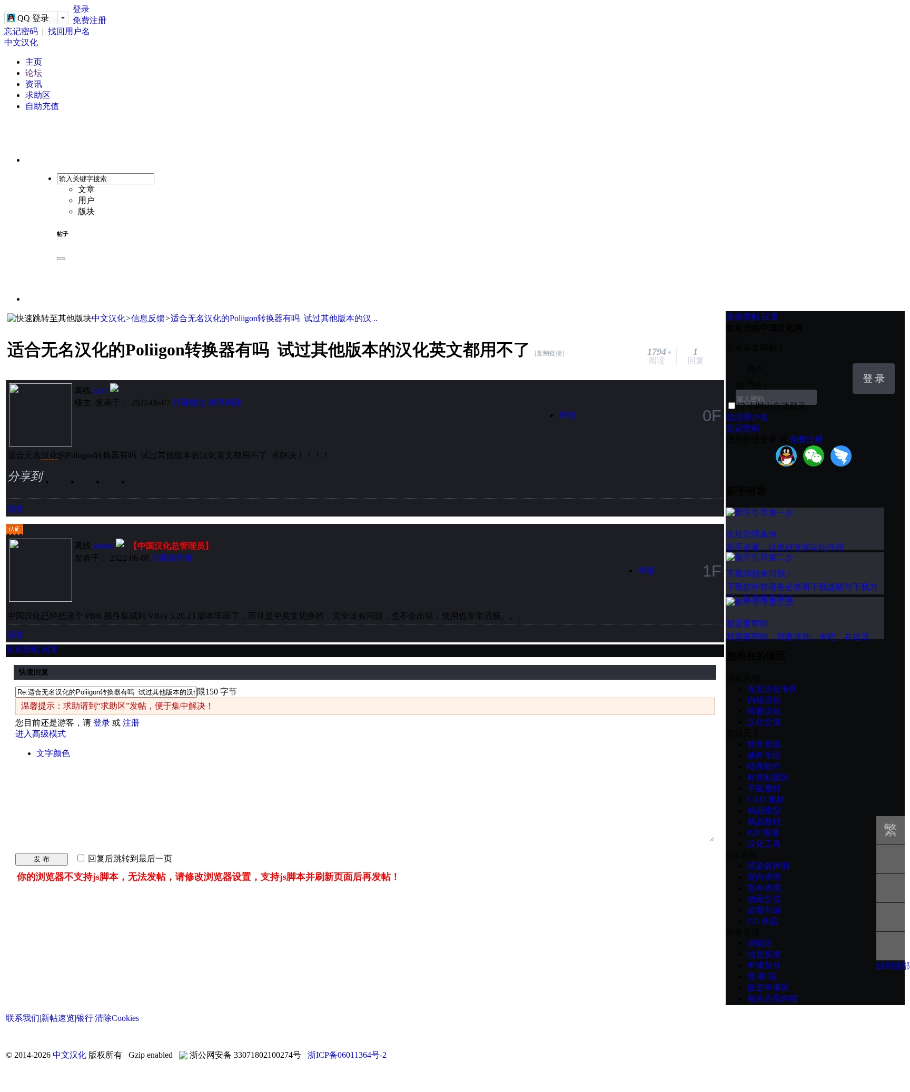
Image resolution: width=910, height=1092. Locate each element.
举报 (567, 415)
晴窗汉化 (764, 711)
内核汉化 (764, 700)
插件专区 (764, 755)
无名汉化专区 (772, 688)
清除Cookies (117, 1018)
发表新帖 (22, 649)
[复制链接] (549, 353)
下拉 (840, 370)
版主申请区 (768, 987)
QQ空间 (94, 486)
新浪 (69, 486)
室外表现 (764, 887)
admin (103, 545)
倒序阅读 (225, 402)
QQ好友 (119, 486)
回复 (15, 508)
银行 (84, 1018)
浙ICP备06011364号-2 (347, 1054)
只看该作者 (172, 557)
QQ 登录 (33, 18)
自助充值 (42, 106)
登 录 (874, 378)
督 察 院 (762, 976)
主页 (33, 61)
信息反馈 (148, 318)
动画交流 (764, 899)
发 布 (42, 859)
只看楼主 (189, 402)
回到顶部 (893, 965)
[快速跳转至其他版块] (49, 318)
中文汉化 (21, 42)
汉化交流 (764, 722)
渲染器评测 (768, 865)
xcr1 (100, 390)
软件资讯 (764, 744)
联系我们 (22, 1018)
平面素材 (764, 788)
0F (712, 415)
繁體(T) (890, 833)
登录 (81, 9)
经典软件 (764, 766)
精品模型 (764, 810)
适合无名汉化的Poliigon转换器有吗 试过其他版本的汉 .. (274, 318)
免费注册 (89, 20)
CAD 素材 (766, 799)
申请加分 (764, 965)
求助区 (38, 95)
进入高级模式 (40, 733)
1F (712, 571)
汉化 (49, 455)
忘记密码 (21, 31)
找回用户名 (69, 31)
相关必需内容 (772, 998)
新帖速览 (58, 1018)
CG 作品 (762, 921)
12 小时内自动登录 (771, 406)
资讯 (33, 84)
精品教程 (764, 821)
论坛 (33, 72)
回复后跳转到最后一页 (129, 858)
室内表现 (764, 876)
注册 (131, 722)
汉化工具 (764, 843)
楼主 (82, 402)
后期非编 (764, 910)
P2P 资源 (763, 832)
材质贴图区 (768, 777)
